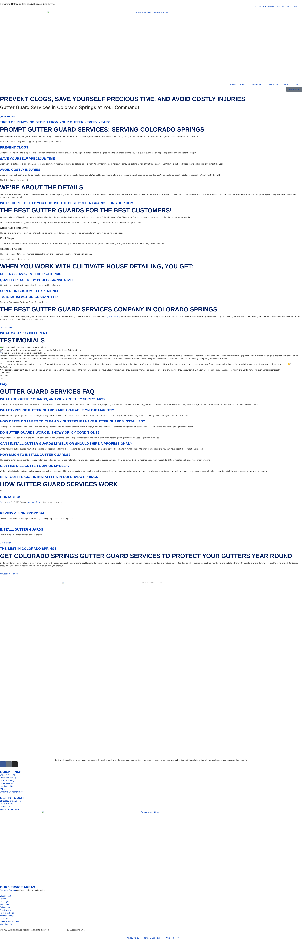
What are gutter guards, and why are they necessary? (52, 399)
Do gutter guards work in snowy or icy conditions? (50, 432)
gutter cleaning (113, 316)
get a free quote (7, 116)
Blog (286, 84)
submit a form (34, 502)
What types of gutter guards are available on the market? (57, 410)
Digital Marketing (58, 930)
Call (1, 502)
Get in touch (5, 543)
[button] (151, 399)
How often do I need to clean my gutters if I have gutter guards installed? (72, 421)
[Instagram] (15, 764)
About (243, 84)
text (8, 502)
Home (232, 84)
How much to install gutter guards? (35, 454)
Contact (296, 84)
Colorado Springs (8, 890)
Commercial (272, 84)
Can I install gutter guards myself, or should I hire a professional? (66, 443)
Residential (256, 84)
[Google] (9, 764)
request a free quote (9, 574)
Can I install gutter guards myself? (35, 466)
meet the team (6, 327)
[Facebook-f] (3, 764)
